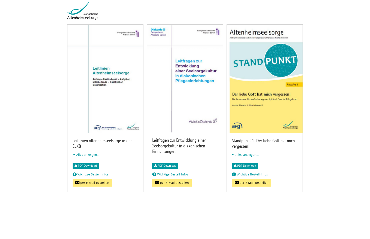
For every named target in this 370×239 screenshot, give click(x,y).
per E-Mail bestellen (94, 183)
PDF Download (87, 166)
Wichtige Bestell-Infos (93, 174)
